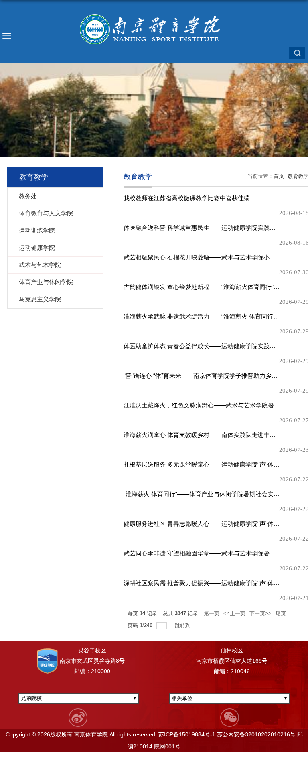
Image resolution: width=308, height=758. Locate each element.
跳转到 (183, 625)
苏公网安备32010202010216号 (255, 734)
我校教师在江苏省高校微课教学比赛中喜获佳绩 (187, 198)
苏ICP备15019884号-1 (186, 734)
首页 (279, 176)
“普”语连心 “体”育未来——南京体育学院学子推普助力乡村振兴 (207, 375)
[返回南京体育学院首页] (154, 29)
